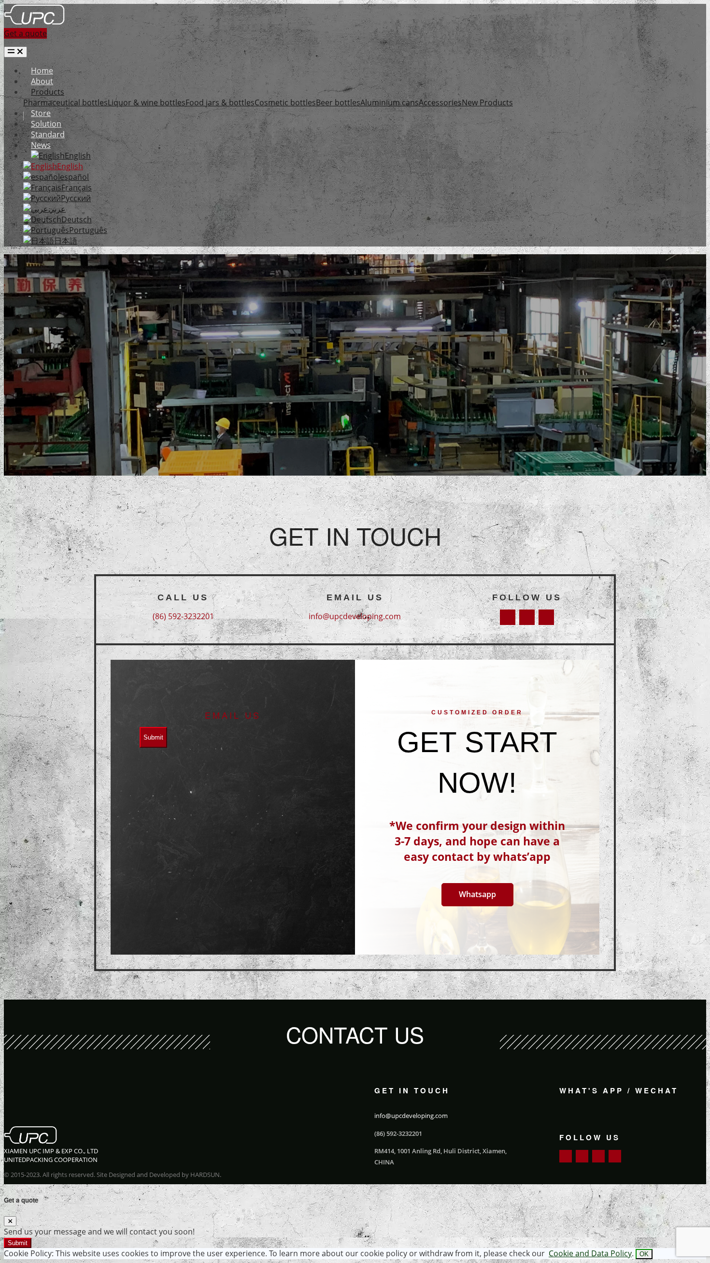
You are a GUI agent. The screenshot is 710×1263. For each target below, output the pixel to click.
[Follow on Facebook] (507, 617)
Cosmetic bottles (285, 102)
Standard (48, 134)
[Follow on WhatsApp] (615, 1156)
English (78, 155)
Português (88, 230)
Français (76, 187)
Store (41, 113)
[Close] (10, 1221)
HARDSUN (205, 1174)
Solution (46, 123)
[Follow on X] (527, 617)
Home (42, 70)
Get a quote (25, 33)
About (42, 81)
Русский (76, 198)
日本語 (65, 240)
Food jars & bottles (220, 102)
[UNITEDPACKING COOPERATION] (34, 22)
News (41, 145)
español (74, 177)
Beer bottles (338, 102)
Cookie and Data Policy (590, 1253)
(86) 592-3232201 (183, 616)
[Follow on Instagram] (546, 617)
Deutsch (76, 219)
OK (644, 1254)
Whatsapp (477, 894)
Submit (153, 737)
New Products (487, 102)
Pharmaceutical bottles (65, 102)
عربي (57, 208)
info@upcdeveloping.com (355, 616)
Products (47, 92)
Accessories (440, 102)
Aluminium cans (389, 102)
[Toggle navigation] (15, 52)
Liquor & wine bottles (146, 102)
